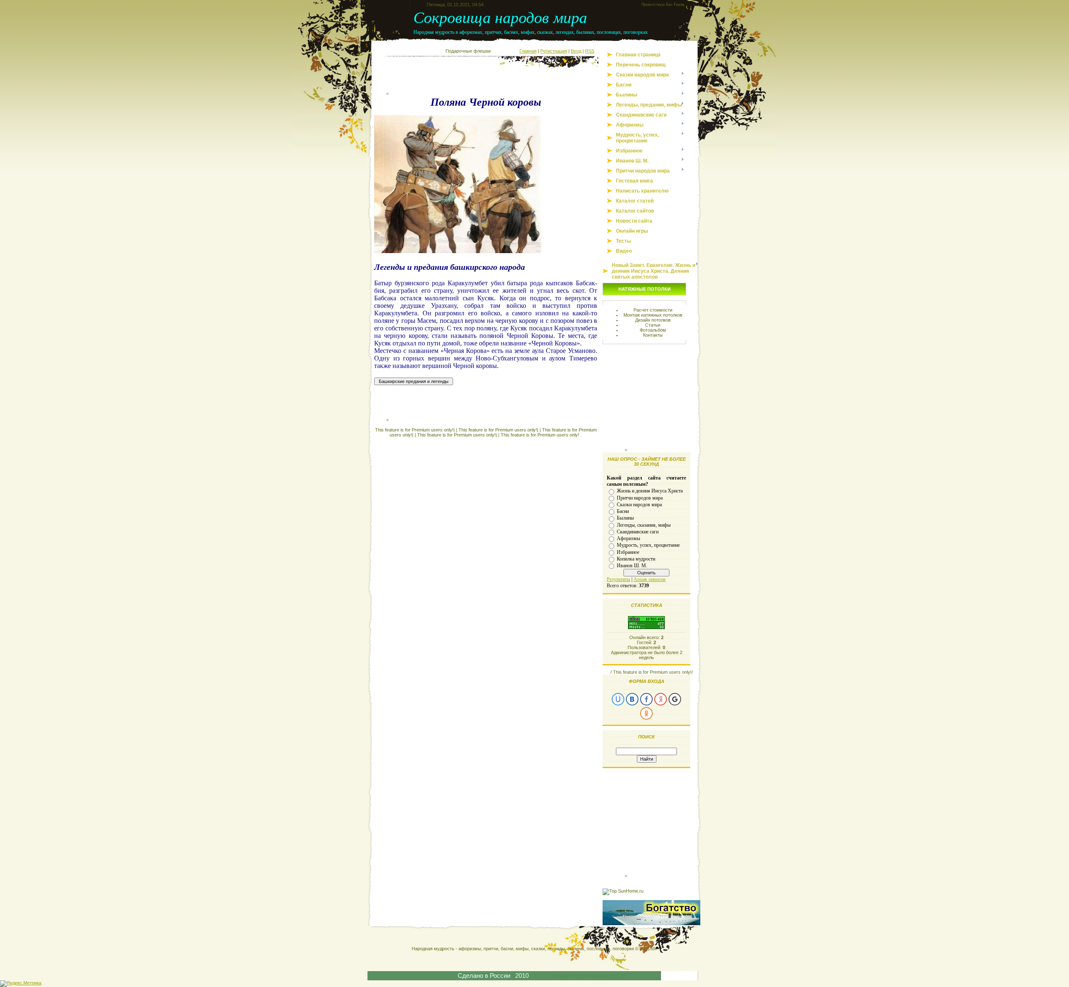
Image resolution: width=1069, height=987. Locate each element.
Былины (625, 518)
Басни (623, 511)
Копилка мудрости (636, 559)
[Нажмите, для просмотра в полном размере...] (457, 250)
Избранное (628, 552)
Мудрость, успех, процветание (648, 545)
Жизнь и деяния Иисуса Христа (650, 491)
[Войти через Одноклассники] (646, 713)
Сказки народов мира (639, 504)
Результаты (618, 579)
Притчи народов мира (640, 497)
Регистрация (553, 50)
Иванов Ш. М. (632, 565)
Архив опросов (649, 579)
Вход (576, 50)
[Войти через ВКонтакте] (632, 699)
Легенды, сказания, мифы (644, 525)
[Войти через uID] (618, 699)
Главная (528, 50)
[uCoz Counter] (646, 627)
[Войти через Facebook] (646, 699)
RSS (589, 50)
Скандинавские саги (638, 532)
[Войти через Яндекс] (660, 699)
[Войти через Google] (675, 699)
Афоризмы (628, 538)
